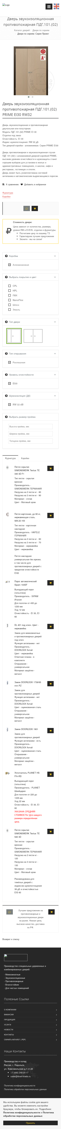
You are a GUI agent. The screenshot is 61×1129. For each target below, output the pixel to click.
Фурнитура (7, 192)
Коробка (13, 255)
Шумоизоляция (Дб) (19, 395)
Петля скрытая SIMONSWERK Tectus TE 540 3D (27, 833)
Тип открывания (17, 353)
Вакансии (9, 1014)
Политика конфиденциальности (21, 1112)
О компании (10, 1009)
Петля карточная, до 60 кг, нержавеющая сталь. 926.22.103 (27, 517)
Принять (30, 1123)
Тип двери (14, 321)
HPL (15, 290)
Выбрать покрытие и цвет (22, 277)
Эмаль (16, 309)
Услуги (7, 1024)
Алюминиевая (21, 264)
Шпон (16, 304)
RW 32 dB (18, 404)
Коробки (6, 196)
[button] (29, 97)
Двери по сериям (41, 30)
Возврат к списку (10, 939)
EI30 (15, 383)
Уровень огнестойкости (21, 374)
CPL (15, 285)
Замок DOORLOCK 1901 (26, 729)
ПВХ (15, 295)
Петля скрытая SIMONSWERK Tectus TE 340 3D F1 (27, 470)
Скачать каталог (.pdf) (15, 1039)
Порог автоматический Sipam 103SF (25, 583)
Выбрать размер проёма (22, 416)
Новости (8, 1029)
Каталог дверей (22, 30)
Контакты (9, 1034)
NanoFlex (18, 300)
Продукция (9, 1019)
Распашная (19, 362)
